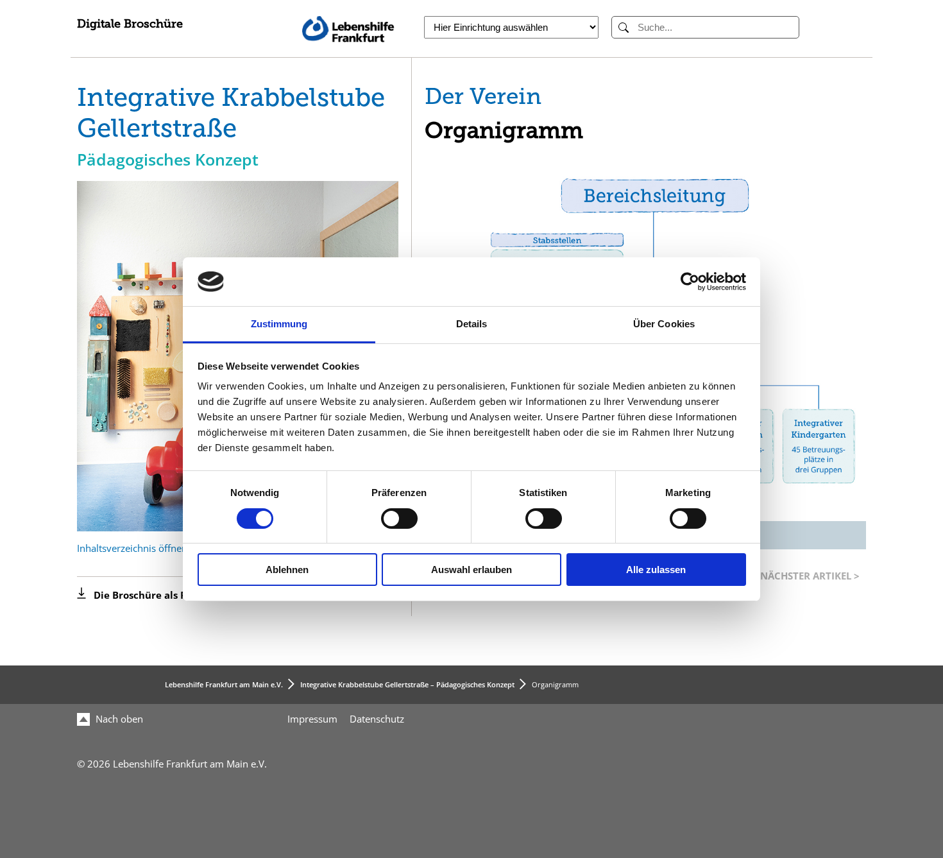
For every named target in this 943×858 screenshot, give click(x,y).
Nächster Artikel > (810, 576)
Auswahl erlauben (471, 569)
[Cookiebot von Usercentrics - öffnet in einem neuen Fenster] (690, 281)
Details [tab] (472, 323)
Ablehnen (287, 569)
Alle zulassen (656, 569)
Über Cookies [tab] (664, 323)
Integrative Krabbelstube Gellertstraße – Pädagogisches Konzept (407, 684)
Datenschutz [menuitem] (377, 719)
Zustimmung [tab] (279, 323)
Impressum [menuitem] (312, 719)
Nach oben (118, 719)
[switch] (399, 518)
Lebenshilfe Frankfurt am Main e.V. (224, 684)
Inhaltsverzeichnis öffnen (132, 549)
